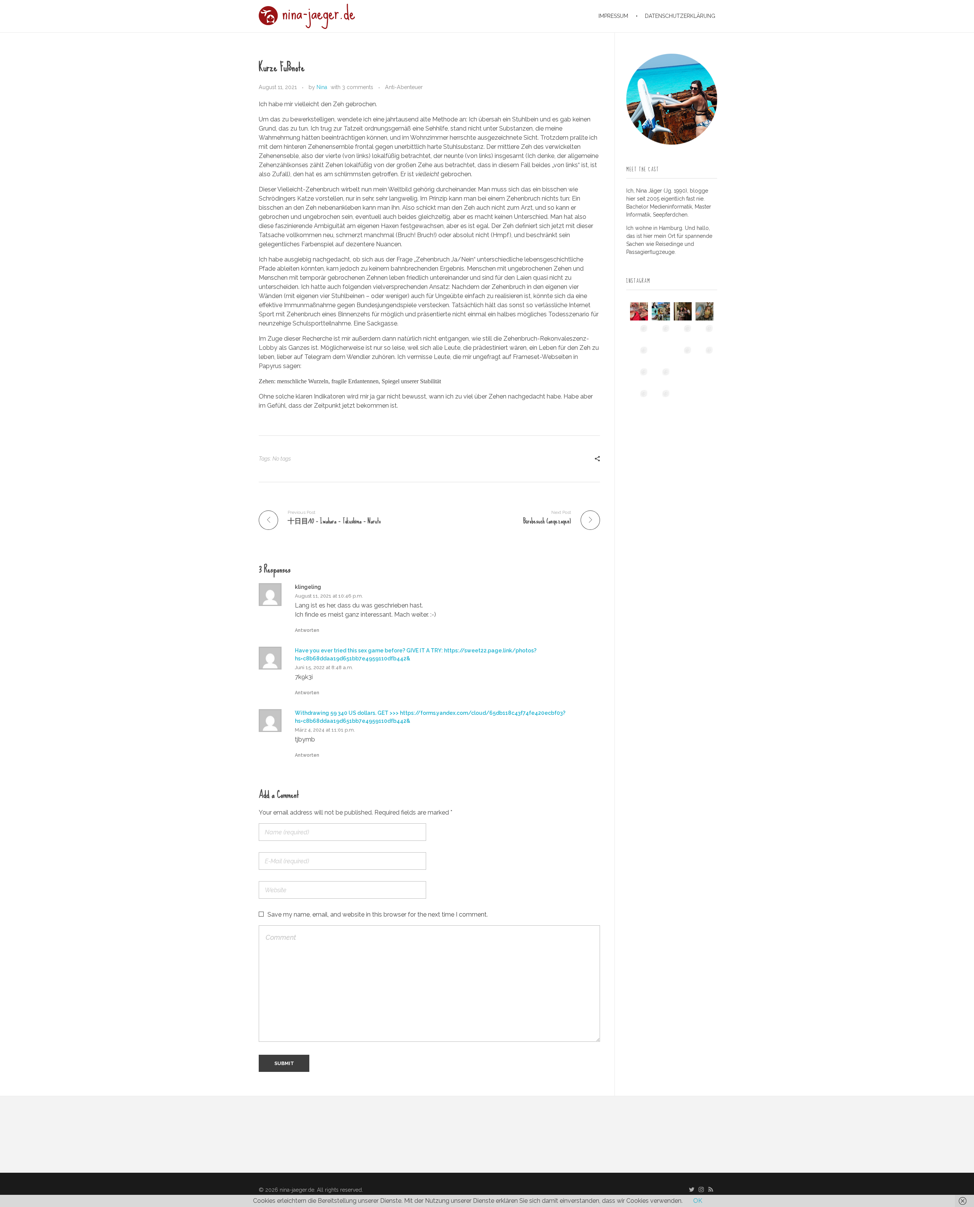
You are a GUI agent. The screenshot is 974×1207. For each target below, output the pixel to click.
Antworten (307, 630)
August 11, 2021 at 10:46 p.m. (329, 596)
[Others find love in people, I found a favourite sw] (639, 311)
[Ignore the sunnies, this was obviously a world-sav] (683, 377)
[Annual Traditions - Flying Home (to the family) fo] (704, 311)
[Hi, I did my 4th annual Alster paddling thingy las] (661, 398)
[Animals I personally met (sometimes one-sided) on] (639, 333)
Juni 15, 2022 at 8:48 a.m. (324, 667)
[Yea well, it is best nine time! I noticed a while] (661, 311)
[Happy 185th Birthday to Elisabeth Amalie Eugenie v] (683, 311)
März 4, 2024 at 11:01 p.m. (325, 730)
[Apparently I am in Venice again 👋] (639, 398)
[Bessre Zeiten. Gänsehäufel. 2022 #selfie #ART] (661, 355)
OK (697, 1200)
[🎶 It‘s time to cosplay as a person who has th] (683, 398)
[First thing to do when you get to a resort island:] (683, 333)
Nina (322, 87)
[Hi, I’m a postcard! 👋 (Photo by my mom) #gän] (704, 398)
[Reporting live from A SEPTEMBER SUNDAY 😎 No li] (639, 377)
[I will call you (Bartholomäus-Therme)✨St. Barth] (704, 355)
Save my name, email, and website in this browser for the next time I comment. (377, 914)
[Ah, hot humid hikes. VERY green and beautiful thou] (661, 333)
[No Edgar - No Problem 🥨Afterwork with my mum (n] (661, 377)
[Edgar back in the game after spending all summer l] (639, 355)
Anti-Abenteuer (404, 87)
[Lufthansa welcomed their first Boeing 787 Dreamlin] (683, 355)
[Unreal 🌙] (704, 377)
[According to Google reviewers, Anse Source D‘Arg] (704, 333)
